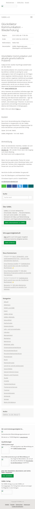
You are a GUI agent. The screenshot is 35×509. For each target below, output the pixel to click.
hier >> (18, 109)
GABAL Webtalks (9, 317)
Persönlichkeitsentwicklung (13, 354)
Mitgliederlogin (10, 2)
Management (8, 335)
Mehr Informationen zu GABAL (15, 223)
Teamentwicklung (9, 384)
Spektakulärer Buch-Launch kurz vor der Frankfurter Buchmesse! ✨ (17, 266)
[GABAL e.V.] (9, 8)
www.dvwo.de (24, 437)
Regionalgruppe (9, 363)
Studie (6, 378)
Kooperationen (9, 326)
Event (5, 311)
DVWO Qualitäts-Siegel (19, 448)
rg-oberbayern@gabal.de (9, 181)
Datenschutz (19, 504)
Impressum (27, 504)
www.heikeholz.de (11, 88)
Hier (5, 237)
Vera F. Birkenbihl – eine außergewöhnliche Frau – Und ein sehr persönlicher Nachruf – (16, 259)
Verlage (6, 399)
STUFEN (6, 381)
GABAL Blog (20, 2)
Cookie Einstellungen (17, 506)
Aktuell (6, 302)
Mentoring (7, 341)
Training (6, 390)
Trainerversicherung (10, 387)
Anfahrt (7, 504)
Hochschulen (8, 323)
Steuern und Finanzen (11, 375)
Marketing (7, 338)
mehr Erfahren (10, 243)
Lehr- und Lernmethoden (12, 329)
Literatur (7, 332)
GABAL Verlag (8, 314)
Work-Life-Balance (10, 402)
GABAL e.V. (5, 17)
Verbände (7, 396)
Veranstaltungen (9, 393)
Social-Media (8, 369)
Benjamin (7, 285)
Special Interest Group (11, 372)
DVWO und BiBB (9, 308)
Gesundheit (7, 320)
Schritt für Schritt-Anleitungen (14, 366)
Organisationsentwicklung (12, 347)
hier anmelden (7, 476)
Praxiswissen (8, 357)
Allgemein (7, 305)
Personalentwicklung (10, 350)
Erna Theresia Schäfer (11, 264)
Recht (6, 360)
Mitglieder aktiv (9, 344)
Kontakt (27, 2)
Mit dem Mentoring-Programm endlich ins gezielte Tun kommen (17, 273)
